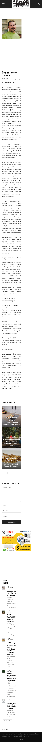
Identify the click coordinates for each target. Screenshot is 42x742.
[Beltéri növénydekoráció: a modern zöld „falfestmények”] (3, 671)
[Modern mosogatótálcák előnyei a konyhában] (3, 588)
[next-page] (6, 473)
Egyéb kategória (11, 417)
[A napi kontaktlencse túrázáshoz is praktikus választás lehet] (3, 612)
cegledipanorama (9, 82)
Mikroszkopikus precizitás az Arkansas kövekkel (11, 705)
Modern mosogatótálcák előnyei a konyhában (11, 422)
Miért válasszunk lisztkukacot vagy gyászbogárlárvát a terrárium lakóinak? (11, 464)
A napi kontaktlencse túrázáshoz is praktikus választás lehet (11, 442)
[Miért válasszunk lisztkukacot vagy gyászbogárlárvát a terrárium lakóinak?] (3, 640)
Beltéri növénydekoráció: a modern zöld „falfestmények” (11, 678)
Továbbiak (7, 721)
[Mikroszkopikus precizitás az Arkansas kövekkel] (3, 701)
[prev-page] (3, 473)
